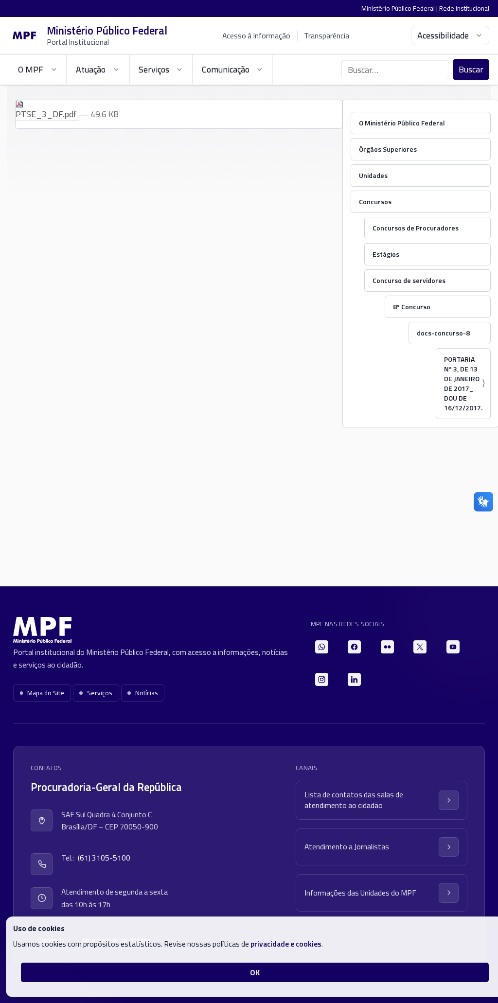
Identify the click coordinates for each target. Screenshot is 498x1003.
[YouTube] (453, 647)
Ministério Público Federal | (400, 8)
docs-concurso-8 (443, 333)
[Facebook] (354, 647)
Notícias (146, 693)
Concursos (375, 201)
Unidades (373, 175)
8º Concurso (411, 306)
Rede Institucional (464, 8)
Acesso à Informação (256, 35)
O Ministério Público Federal (402, 123)
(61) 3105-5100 (104, 857)
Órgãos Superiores (388, 149)
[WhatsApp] (322, 647)
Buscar (471, 69)
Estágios (386, 254)
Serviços (99, 693)
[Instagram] (322, 679)
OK (255, 972)
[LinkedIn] (354, 679)
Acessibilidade (443, 35)
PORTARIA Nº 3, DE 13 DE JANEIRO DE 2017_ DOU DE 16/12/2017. (463, 383)
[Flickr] (387, 647)
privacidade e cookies (285, 944)
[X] (420, 647)
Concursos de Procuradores (416, 228)
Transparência (326, 35)
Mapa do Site (45, 693)
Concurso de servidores (409, 280)
